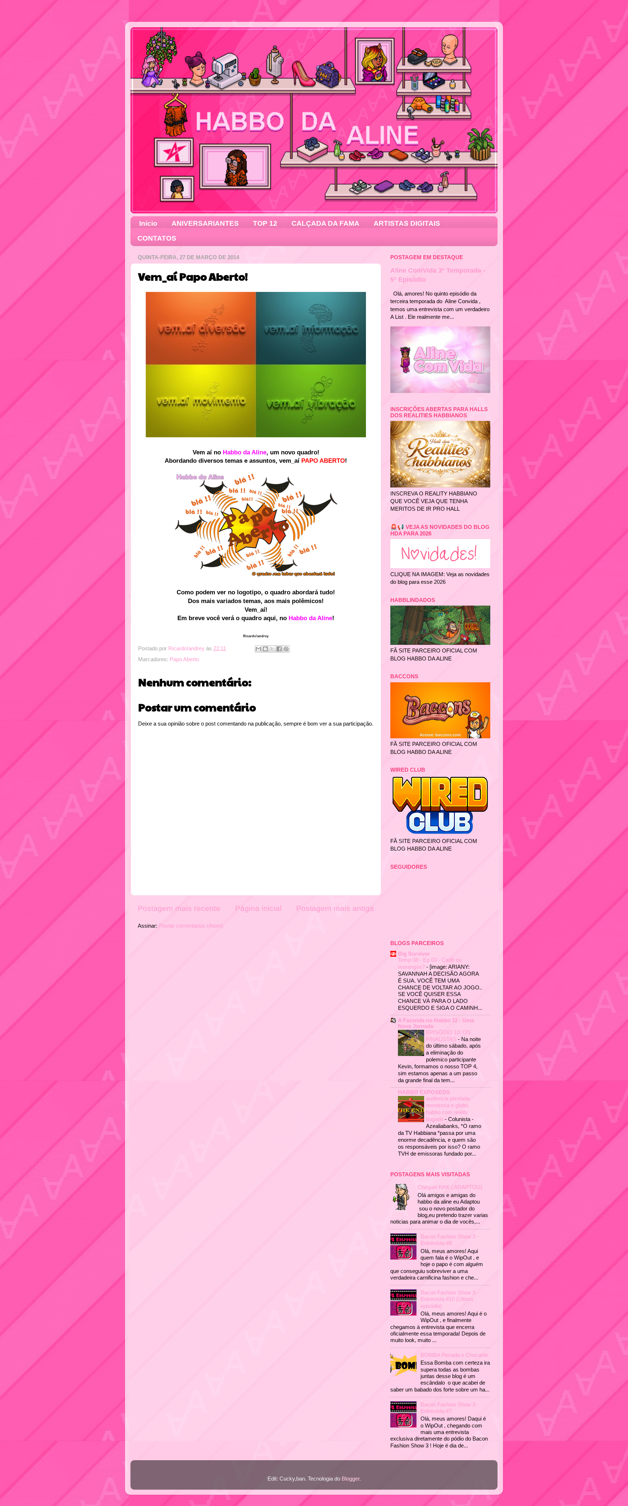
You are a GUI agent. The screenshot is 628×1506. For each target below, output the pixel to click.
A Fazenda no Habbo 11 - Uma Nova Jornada (436, 1023)
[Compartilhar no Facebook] (279, 648)
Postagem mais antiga (335, 908)
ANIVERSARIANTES (205, 223)
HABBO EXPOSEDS (424, 1092)
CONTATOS (156, 238)
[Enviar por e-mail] (258, 648)
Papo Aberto (184, 659)
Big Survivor (414, 954)
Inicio (148, 223)
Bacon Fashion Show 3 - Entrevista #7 (449, 1407)
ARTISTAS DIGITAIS (407, 223)
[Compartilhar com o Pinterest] (286, 648)
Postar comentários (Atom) (191, 926)
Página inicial (258, 908)
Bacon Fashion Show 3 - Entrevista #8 (449, 1239)
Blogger (350, 1478)
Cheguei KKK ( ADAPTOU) (450, 1187)
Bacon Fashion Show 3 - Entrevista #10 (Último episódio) (449, 1299)
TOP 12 (265, 223)
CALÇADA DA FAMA (325, 223)
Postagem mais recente (179, 908)
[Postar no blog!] (265, 648)
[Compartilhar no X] (272, 648)
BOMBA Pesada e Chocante (454, 1355)
